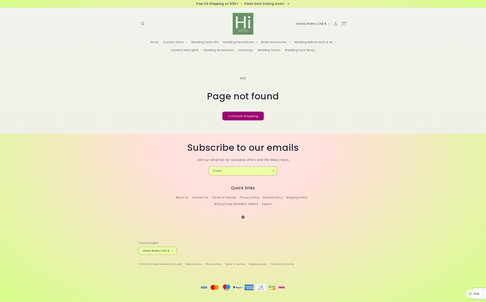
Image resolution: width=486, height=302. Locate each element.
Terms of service (235, 264)
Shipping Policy (297, 197)
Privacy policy (213, 264)
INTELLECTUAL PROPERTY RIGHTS (236, 204)
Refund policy (194, 264)
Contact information (282, 264)
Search (267, 204)
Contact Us (200, 197)
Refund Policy (272, 197)
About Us (182, 197)
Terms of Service (224, 197)
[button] (143, 24)
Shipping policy (258, 264)
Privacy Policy (249, 197)
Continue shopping (243, 116)
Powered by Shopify (170, 264)
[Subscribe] (273, 171)
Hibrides (154, 264)
